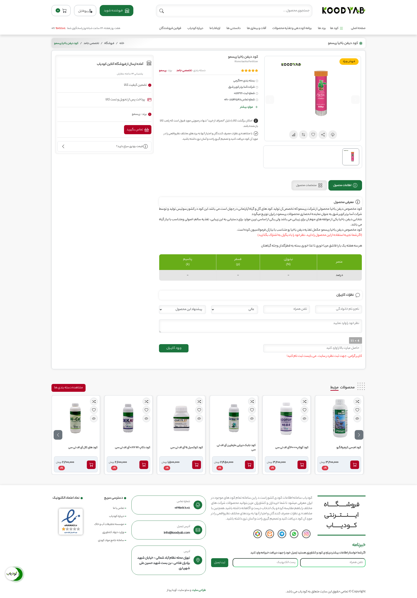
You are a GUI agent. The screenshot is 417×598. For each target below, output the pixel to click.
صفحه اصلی (358, 28)
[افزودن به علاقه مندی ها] (358, 410)
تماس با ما (118, 508)
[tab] (345, 185)
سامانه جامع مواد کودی (111, 540)
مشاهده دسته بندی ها (68, 387)
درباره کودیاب (195, 28)
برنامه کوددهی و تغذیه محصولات (292, 28)
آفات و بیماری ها (256, 28)
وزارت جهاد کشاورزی (113, 532)
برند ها (322, 28)
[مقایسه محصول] (358, 401)
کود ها (334, 28)
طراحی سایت (199, 590)
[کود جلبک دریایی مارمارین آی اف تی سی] (234, 418)
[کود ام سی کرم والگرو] (340, 418)
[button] (116, 10)
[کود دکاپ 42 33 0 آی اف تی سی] (129, 418)
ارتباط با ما (215, 28)
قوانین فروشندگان (170, 28)
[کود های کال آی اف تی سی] (76, 418)
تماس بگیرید (135, 129)
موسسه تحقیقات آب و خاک (109, 524)
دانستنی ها (234, 28)
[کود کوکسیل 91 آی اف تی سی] (182, 418)
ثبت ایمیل (219, 562)
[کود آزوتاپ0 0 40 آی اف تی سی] (287, 418)
